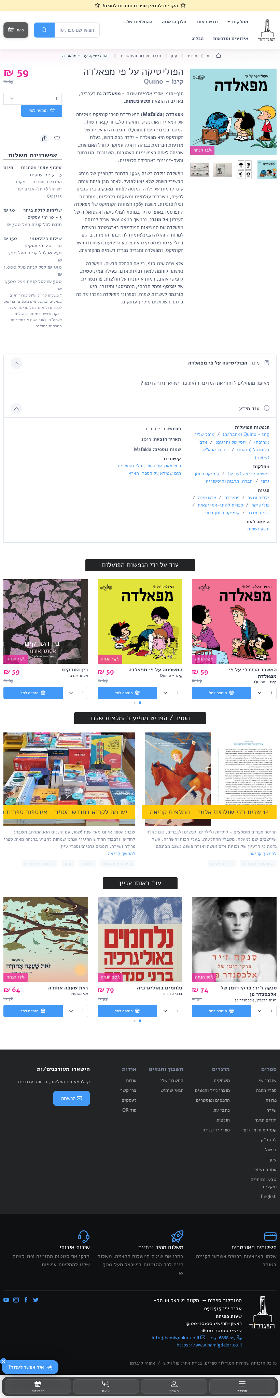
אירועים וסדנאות (230, 38)
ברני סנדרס (172, 993)
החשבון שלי (171, 1080)
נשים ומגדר (257, 513)
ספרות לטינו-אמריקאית (219, 505)
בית (210, 56)
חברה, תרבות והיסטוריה (140, 56)
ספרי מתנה (266, 1090)
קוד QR (129, 1110)
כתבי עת (221, 1110)
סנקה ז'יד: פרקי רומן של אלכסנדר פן (249, 991)
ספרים (191, 56)
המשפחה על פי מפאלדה (155, 669)
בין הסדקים (74, 669)
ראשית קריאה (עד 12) (247, 473)
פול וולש (171, 1363)
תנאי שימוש (171, 1090)
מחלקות (240, 21)
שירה (271, 1110)
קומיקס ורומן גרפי (222, 513)
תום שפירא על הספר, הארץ (155, 473)
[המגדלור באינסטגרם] (16, 1300)
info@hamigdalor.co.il (175, 1338)
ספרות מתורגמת (117, 863)
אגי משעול (79, 993)
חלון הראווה (174, 21)
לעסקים (129, 1100)
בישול (271, 1149)
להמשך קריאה (263, 853)
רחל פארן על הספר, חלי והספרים (149, 465)
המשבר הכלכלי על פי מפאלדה (252, 673)
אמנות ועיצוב (264, 1169)
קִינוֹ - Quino (163, 81)
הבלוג (198, 38)
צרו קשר (128, 1090)
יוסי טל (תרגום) (230, 442)
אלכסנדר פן (244, 1000)
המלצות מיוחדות (258, 863)
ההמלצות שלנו (137, 21)
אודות (131, 1080)
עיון (173, 56)
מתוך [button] (224, 363)
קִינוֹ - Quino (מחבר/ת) (245, 434)
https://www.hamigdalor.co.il (209, 1345)
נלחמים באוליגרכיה (159, 988)
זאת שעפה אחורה (68, 988)
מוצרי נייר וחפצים (212, 1090)
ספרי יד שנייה (216, 1130)
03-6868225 (223, 1338)
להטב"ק (269, 1140)
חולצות (223, 1120)
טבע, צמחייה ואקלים (264, 1183)
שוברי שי (267, 1080)
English (269, 1196)
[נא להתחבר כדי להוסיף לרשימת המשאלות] (57, 138)
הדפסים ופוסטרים (213, 1100)
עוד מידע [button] (250, 408)
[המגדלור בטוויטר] (36, 1300)
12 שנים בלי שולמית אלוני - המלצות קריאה (209, 811)
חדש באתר (207, 21)
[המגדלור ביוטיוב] (6, 1300)
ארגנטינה (206, 497)
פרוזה (87, 863)
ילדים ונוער (257, 497)
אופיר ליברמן (142, 1363)
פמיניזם (231, 497)
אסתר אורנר (78, 675)
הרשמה (68, 1098)
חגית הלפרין (266, 1000)
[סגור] (3, 1361)
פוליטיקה (259, 505)
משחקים (222, 1080)
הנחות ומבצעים (39, 863)
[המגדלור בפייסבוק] (26, 1300)
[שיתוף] (45, 138)
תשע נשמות (258, 529)
